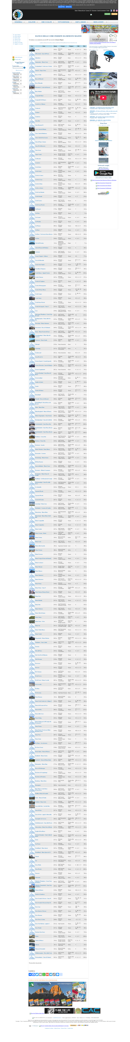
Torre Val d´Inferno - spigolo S (42, 923)
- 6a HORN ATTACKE (97, 121)
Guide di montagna (101, 10)
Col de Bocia (38, 167)
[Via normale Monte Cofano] (32, 539)
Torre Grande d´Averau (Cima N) (43, 902)
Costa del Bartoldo (39, 260)
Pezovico (37, 667)
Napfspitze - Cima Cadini (41, 642)
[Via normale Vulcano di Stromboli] (32, 950)
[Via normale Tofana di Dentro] (32, 891)
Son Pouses (37, 843)
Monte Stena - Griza (40, 621)
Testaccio (37, 873)
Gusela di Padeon (39, 390)
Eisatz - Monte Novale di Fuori (42, 331)
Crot (36, 310)
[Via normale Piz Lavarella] (32, 685)
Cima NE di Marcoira (40, 146)
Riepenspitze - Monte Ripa (41, 764)
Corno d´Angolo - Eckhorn (41, 256)
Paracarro (37, 663)
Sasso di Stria (38, 810)
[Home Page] (17, 19)
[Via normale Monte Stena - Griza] (32, 623)
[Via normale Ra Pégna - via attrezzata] (32, 744)
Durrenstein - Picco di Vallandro (42, 327)
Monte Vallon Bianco (40, 629)
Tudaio (36, 936)
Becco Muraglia (39, 83)
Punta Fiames (38, 726)
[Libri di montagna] (79, 1001)
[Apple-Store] (103, 169)
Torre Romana (38, 915)
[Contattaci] (30, 1025)
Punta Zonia (38, 739)
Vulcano (37, 944)
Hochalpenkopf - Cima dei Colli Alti (43, 419)
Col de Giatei (38, 171)
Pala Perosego (38, 659)
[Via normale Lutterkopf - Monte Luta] (32, 505)
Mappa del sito (81, 10)
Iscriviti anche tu (17, 36)
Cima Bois (37, 120)
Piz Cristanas (38, 671)
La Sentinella (38, 487)
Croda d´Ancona (39, 277)
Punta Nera (38, 734)
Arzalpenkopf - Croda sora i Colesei (43, 66)
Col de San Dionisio (39, 192)
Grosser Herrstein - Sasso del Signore (43, 365)
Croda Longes (38, 294)
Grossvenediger (38, 378)
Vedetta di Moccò (39, 940)
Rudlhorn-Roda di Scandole (41, 793)
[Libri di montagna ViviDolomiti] (103, 188)
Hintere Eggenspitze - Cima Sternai (43, 415)
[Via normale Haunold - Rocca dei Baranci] (32, 400)
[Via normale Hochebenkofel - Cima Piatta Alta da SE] (32, 434)
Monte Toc (37, 625)
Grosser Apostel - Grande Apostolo (43, 361)
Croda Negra (38, 298)
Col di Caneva (38, 200)
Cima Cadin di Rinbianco (41, 133)
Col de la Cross (38, 179)
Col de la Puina (38, 183)
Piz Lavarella (38, 684)
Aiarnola (37, 49)
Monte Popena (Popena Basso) (42, 592)
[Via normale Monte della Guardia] (32, 547)
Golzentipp (37, 348)
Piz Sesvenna (38, 692)
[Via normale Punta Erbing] (32, 719)
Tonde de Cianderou (40, 894)
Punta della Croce (39, 713)
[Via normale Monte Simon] (32, 618)
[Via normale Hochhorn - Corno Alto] (32, 438)
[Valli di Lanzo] (103, 137)
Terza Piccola (38, 869)
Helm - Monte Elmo (39, 407)
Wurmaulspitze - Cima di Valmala (43, 957)
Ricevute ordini (18, 59)
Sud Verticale (103, 153)
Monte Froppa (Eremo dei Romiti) (43, 558)
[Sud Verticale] (103, 152)
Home (76, 10)
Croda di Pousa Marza (40, 289)
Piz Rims (37, 688)
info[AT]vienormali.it (57, 1017)
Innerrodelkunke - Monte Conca (42, 466)
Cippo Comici (38, 154)
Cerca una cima (17, 40)
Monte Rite (37, 604)
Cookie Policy (70, 1028)
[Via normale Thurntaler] (32, 879)
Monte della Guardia (40, 545)
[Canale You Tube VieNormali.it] (114, 10)
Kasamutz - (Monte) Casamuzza (42, 470)
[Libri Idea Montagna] (50, 1006)
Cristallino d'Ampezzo (40, 268)
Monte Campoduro (39, 524)
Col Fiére (37, 213)
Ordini (107, 10)
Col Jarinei (37, 217)
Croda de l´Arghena (40, 281)
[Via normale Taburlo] (32, 858)
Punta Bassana (38, 697)
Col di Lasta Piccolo (40, 204)
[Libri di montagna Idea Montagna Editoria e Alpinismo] (103, 180)
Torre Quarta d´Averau (40, 911)
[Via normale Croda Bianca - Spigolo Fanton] (32, 274)
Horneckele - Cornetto (40, 453)
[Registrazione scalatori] (114, 14)
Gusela (36, 386)
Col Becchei (38, 158)
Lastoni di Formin (39, 499)
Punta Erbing (38, 718)
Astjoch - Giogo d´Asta (40, 70)
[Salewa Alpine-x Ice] (95, 69)
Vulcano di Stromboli (40, 948)
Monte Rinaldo (38, 600)
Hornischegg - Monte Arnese (41, 457)
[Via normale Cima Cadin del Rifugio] (32, 130)
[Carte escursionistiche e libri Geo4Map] (103, 195)
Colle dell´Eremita (39, 243)
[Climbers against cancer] (87, 1013)
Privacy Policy (64, 1028)
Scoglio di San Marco (40, 831)
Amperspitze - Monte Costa (41, 62)
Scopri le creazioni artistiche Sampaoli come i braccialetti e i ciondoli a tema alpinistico (102, 43)
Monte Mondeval (39, 575)
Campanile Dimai (39, 95)
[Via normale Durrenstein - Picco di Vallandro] (32, 329)
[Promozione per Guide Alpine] (99, 32)
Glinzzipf (37, 344)
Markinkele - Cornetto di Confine (43, 508)
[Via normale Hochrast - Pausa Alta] (32, 442)
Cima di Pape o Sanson (40, 141)
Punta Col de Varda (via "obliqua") (43, 701)
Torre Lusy (37, 906)
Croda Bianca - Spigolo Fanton (42, 273)
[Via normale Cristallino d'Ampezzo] (32, 270)
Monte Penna (38, 583)
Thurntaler (37, 877)
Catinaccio (37, 108)
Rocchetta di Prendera (40, 776)
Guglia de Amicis (39, 382)
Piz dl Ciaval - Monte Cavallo (42, 680)
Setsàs (36, 839)
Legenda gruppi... (19, 63)
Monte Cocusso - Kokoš (40, 533)
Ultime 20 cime (17, 39)
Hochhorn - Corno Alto (40, 436)
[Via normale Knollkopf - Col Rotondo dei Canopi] (32, 480)
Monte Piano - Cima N (40, 587)
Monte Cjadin (38, 529)
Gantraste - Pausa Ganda (41, 340)
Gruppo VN (88, 10)
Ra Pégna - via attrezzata (41, 743)
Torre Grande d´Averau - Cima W (43, 898)
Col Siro (37, 238)
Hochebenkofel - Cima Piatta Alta (43, 424)
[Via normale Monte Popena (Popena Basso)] (32, 593)
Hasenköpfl (38, 394)
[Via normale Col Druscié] (32, 210)
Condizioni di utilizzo (49, 1028)
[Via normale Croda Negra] (32, 299)
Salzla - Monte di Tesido (40, 797)
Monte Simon (38, 617)
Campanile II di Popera (40, 99)
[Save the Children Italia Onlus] (37, 1013)
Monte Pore (38, 596)
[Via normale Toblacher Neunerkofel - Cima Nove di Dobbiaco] (32, 887)
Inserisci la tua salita (18, 42)
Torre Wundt (38, 927)
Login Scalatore (17, 34)
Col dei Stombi (38, 196)
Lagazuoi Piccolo (39, 491)
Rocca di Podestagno (40, 768)
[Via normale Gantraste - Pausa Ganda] (32, 341)
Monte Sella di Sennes (40, 613)
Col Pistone (38, 225)
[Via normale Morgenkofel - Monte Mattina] (32, 639)
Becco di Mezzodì (39, 78)
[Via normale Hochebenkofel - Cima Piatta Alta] (32, 425)
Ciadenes (37, 112)
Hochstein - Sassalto (40, 445)
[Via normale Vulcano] (32, 946)
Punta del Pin (38, 709)
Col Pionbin (38, 221)
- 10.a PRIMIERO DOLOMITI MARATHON (102, 110)
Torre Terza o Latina (40, 919)
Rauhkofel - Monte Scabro (41, 755)
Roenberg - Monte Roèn (40, 781)
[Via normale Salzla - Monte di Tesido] (32, 799)
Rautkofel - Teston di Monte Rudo (43, 760)
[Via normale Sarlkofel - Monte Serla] (32, 803)
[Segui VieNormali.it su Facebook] (111, 10)
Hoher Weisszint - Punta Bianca (42, 449)
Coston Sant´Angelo (40, 264)
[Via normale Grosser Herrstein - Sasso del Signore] (32, 366)
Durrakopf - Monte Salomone (42, 323)
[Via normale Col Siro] (32, 240)
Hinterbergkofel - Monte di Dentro (43, 411)
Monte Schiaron (39, 608)
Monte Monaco (38, 571)
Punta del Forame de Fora (41, 705)
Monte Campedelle (39, 520)
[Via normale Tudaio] (32, 937)
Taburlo (37, 856)
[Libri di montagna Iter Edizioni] (103, 185)
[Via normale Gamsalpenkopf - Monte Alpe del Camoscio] (32, 337)
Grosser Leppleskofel (40, 369)
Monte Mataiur (38, 566)
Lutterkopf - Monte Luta (41, 503)
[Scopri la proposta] (103, 88)
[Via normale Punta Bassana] (32, 698)
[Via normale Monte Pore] (32, 597)
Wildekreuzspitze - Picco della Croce (43, 953)
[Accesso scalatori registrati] (107, 14)
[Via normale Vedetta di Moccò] (32, 942)
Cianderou (37, 116)
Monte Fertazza (39, 554)
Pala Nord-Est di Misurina (41, 655)
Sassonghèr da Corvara (40, 818)
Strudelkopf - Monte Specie (41, 848)
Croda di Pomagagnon (40, 285)
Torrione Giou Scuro (40, 932)
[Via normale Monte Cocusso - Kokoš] (32, 534)
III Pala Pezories (39, 461)
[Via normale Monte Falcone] (32, 551)
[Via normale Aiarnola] (32, 51)
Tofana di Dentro (39, 890)
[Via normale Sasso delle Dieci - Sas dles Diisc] (32, 807)
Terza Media (38, 864)
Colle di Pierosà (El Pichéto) (41, 247)
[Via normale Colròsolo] (32, 253)
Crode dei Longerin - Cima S (42, 306)
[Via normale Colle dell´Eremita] (32, 244)
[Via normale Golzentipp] (32, 350)
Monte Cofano (38, 537)
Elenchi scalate (17, 37)
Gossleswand (38, 352)
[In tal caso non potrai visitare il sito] (68, 7)
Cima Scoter (38, 150)
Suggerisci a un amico (18, 43)
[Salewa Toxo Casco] (109, 61)
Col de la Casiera (39, 175)
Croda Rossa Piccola (40, 302)
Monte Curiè (38, 541)
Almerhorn (37, 57)
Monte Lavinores (39, 562)
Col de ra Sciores (39, 188)
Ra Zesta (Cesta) (39, 747)
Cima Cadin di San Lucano (41, 137)
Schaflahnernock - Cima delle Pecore (43, 823)
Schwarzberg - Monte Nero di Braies (43, 827)
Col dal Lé (37, 162)
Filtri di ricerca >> (20, 70)
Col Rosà (37, 230)
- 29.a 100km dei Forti (97, 114)
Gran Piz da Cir (39, 357)
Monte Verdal (38, 634)
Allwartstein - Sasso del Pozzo (42, 53)
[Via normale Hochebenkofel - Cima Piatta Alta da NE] (32, 429)
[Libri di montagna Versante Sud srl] (103, 182)
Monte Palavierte (39, 579)
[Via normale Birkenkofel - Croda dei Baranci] (32, 88)
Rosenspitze (38, 785)
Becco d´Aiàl (38, 74)
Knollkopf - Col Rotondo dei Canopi (43, 478)
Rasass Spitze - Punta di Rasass (42, 751)
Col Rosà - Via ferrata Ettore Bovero (44, 234)
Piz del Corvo (38, 676)
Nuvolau (37, 646)
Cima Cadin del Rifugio (40, 129)
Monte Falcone (38, 550)
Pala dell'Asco (38, 650)
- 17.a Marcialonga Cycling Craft (100, 117)
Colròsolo (37, 252)
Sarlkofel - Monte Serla (40, 802)
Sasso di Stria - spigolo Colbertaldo (43, 814)
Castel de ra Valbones (40, 104)
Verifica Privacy (57, 1028)
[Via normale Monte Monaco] (32, 572)
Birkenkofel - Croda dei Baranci (42, 87)
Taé (36, 860)
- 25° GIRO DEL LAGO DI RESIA (100, 107)
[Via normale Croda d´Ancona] (32, 278)
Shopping (94, 10)
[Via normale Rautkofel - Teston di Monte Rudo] (32, 761)
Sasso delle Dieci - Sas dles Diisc (42, 806)
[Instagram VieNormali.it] (117, 10)
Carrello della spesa (18, 57)
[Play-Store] (103, 175)
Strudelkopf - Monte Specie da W (43, 852)
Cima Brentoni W (39, 125)
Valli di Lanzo (103, 137)
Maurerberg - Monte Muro (41, 512)
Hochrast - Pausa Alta (40, 440)
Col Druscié (38, 209)
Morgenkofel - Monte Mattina (42, 638)
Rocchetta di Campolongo (41, 772)
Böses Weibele (38, 91)
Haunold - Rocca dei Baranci (42, 398)
